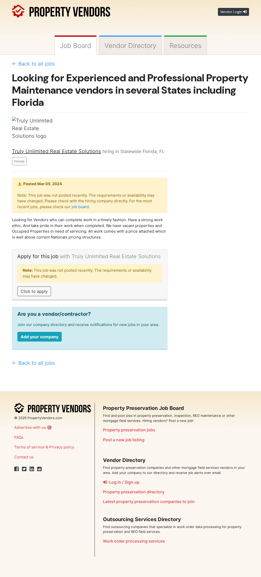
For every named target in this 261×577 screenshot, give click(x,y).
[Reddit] (39, 469)
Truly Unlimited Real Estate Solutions (56, 151)
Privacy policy (61, 447)
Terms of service (29, 447)
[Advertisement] (212, 193)
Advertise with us (30, 427)
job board (80, 206)
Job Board (75, 45)
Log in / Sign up (123, 482)
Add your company (39, 336)
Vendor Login (231, 11)
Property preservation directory (133, 491)
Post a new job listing (124, 439)
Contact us (24, 457)
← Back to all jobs (33, 64)
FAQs (18, 437)
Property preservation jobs (129, 429)
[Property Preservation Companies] (61, 10)
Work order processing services (134, 541)
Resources (185, 45)
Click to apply (34, 291)
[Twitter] (24, 469)
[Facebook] (16, 469)
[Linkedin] (32, 469)
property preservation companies (148, 501)
